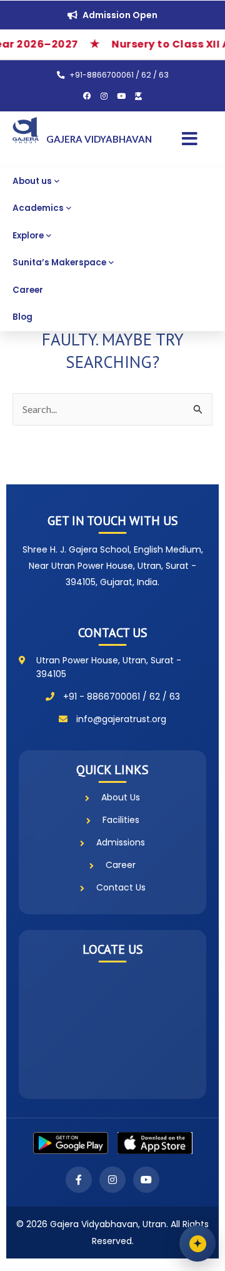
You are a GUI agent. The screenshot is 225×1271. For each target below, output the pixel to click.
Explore (28, 236)
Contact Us (121, 887)
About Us (120, 797)
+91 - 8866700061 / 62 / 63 (121, 696)
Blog (22, 317)
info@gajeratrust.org (121, 719)
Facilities (120, 820)
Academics (38, 208)
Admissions (120, 842)
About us (32, 181)
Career (27, 290)
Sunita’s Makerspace (59, 262)
